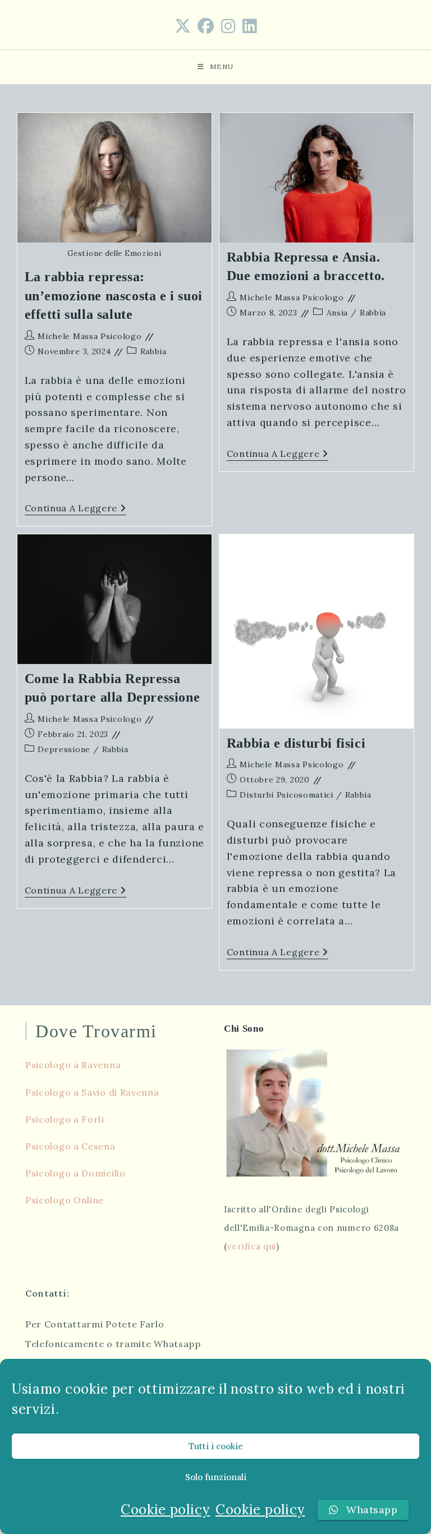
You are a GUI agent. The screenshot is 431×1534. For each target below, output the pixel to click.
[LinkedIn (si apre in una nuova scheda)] (249, 26)
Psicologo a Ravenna (73, 1064)
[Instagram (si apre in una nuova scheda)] (228, 26)
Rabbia (153, 351)
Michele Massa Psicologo (89, 336)
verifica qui (251, 1246)
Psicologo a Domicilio (75, 1173)
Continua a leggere (75, 509)
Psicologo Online (64, 1200)
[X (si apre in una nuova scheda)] (183, 26)
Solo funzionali (215, 1477)
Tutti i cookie (216, 1446)
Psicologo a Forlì (64, 1119)
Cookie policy (165, 1509)
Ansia (338, 313)
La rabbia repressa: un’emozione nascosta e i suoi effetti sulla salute (114, 295)
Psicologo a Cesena (70, 1146)
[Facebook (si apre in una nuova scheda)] (206, 26)
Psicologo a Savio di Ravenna (92, 1092)
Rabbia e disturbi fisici (296, 743)
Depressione (64, 749)
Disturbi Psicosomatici (286, 795)
